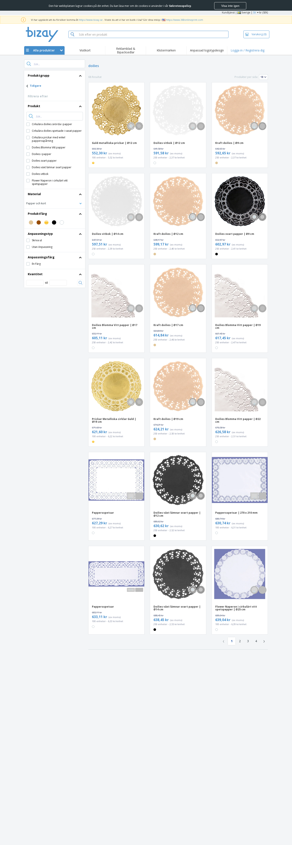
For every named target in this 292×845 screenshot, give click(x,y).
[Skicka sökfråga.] (29, 64)
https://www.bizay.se (91, 19)
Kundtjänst (228, 12)
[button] (54, 203)
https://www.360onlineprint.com (184, 19)
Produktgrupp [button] (38, 75)
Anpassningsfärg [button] (41, 257)
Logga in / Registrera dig (247, 50)
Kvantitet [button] (35, 274)
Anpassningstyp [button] (40, 234)
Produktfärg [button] (37, 214)
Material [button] (34, 194)
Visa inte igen (230, 5)
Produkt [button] (34, 106)
